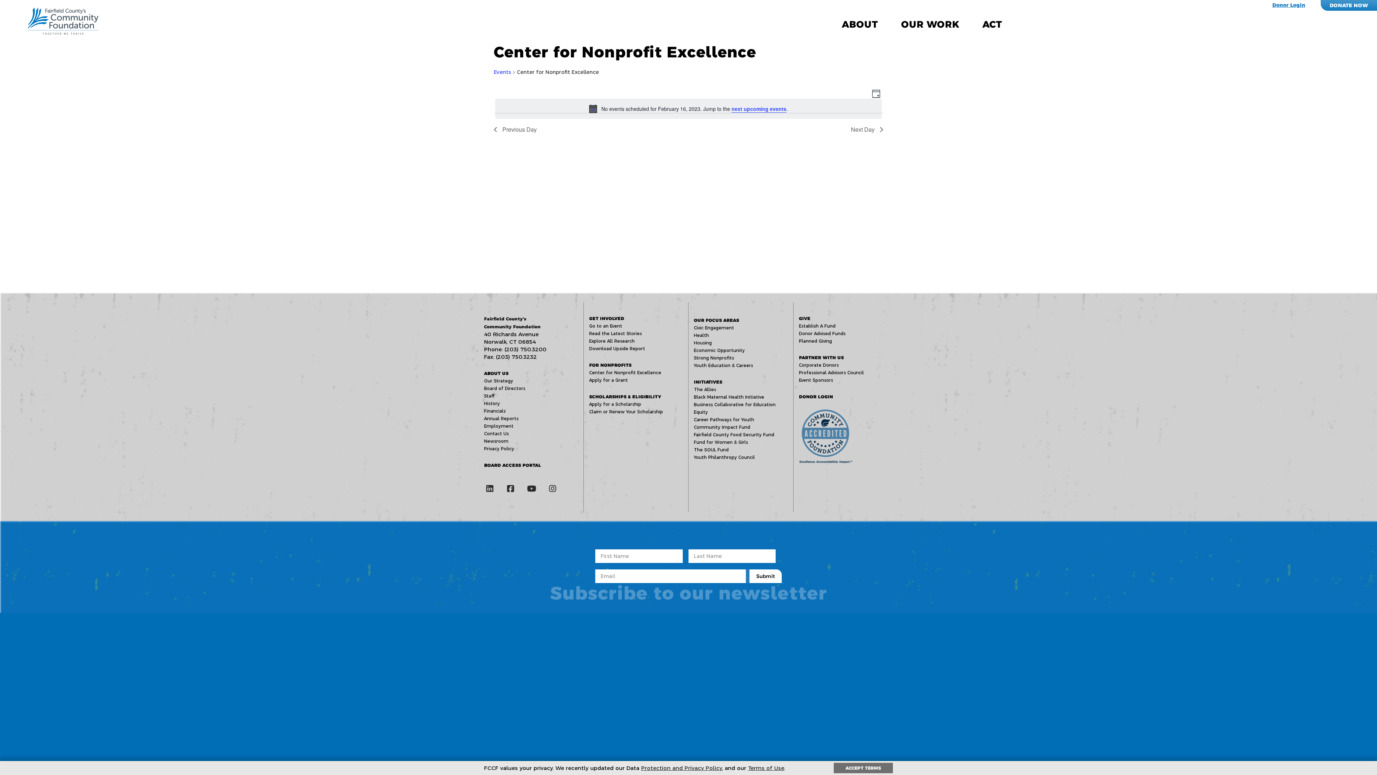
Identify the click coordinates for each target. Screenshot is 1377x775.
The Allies (705, 389)
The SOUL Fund (711, 449)
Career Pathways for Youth (724, 419)
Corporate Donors (819, 365)
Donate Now (1349, 5)
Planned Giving (815, 341)
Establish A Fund (817, 326)
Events (502, 72)
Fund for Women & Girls (721, 442)
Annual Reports (501, 418)
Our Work (930, 24)
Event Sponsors (816, 380)
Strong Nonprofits (714, 358)
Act (992, 24)
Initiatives (708, 382)
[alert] (688, 109)
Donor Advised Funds (822, 333)
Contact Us (496, 433)
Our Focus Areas (716, 320)
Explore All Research (612, 341)
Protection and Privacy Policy (681, 768)
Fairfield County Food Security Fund (734, 434)
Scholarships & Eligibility (625, 396)
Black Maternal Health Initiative (729, 397)
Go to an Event (605, 326)
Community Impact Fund (722, 427)
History (492, 403)
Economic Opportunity (719, 350)
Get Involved (606, 318)
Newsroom (496, 441)
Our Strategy (498, 381)
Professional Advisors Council (831, 372)
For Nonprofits (610, 365)
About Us (496, 373)
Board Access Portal (512, 465)
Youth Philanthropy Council (724, 457)
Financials (495, 411)
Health (701, 335)
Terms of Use (766, 768)
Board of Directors (504, 388)
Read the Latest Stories (615, 333)
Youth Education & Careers (723, 365)
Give (804, 318)
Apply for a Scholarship (615, 404)
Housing (703, 343)
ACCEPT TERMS (863, 768)
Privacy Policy (499, 448)
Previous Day (519, 129)
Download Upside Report (617, 348)
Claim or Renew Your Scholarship (626, 411)
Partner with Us (821, 357)
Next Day (863, 129)
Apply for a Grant (608, 380)
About (860, 24)
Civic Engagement (714, 327)
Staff (489, 396)
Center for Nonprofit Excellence (625, 372)
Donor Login (1288, 5)
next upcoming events (759, 108)
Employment (499, 426)
